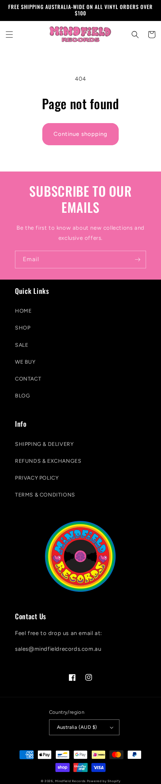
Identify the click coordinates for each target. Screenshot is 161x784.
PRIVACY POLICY (36, 478)
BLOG (22, 396)
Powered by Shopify (104, 781)
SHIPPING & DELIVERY (44, 444)
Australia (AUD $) (77, 727)
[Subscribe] (137, 259)
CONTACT (28, 379)
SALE (21, 345)
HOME (23, 311)
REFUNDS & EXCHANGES (48, 461)
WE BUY (25, 362)
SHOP (22, 328)
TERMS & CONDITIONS (45, 495)
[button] (9, 34)
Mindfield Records (70, 781)
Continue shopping (80, 134)
